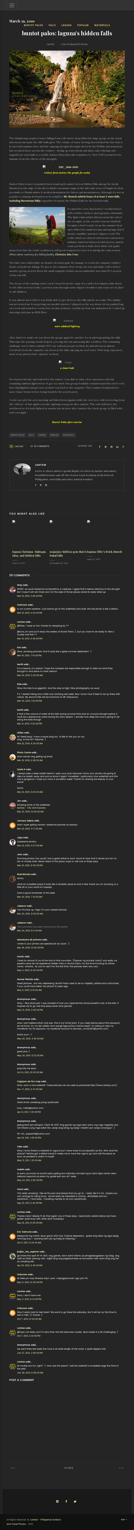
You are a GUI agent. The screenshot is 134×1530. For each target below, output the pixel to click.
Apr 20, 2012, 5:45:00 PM (29, 1265)
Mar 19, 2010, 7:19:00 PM (29, 655)
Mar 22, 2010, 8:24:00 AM (30, 743)
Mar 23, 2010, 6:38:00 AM (30, 760)
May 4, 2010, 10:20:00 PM (30, 970)
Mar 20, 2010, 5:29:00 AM (30, 675)
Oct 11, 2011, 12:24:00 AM (29, 1243)
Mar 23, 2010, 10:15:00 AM (30, 792)
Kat (19, 647)
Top (123, 1520)
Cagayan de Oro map (28, 1081)
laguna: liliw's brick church (104, 551)
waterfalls (102, 25)
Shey (19, 585)
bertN (20, 664)
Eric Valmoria (24, 1232)
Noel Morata (23, 874)
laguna (66, 25)
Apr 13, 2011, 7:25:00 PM (29, 1112)
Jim (19, 801)
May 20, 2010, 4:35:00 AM (30, 1039)
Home (69, 1468)
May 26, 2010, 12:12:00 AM (30, 1055)
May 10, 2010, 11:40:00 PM (30, 1010)
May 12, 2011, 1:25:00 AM (29, 1160)
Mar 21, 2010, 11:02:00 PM (29, 724)
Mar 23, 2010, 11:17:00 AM (29, 829)
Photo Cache (24, 753)
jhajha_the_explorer (28, 1252)
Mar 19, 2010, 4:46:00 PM (29, 639)
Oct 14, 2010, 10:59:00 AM (30, 1072)
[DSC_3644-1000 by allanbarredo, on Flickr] (67, 167)
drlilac (20, 733)
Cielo (19, 1147)
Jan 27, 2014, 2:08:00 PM (30, 1353)
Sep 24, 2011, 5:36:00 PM (29, 1203)
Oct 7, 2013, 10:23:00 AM (29, 1319)
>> (120, 1468)
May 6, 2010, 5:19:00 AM (29, 990)
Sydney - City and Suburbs (31, 808)
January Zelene (25, 821)
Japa (20, 838)
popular (83, 25)
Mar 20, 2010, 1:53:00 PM (29, 701)
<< (14, 1468)
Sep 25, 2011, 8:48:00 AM (29, 1223)
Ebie (19, 684)
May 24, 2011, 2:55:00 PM (29, 1180)
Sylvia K (21, 769)
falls (52, 25)
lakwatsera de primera (29, 940)
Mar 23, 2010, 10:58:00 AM (30, 812)
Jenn (19, 854)
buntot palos (33, 25)
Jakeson (21, 906)
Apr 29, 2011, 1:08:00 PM (29, 1138)
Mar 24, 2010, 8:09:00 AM (30, 914)
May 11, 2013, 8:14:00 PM (29, 1299)
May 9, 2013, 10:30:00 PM (29, 1282)
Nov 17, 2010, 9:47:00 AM (29, 1089)
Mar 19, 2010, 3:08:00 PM (29, 596)
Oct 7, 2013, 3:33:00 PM (28, 1336)
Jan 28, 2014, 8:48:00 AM (30, 1373)
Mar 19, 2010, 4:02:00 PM (29, 613)
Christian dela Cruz (66, 254)
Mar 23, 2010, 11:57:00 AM (30, 846)
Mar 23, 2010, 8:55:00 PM (30, 865)
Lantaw (19, 446)
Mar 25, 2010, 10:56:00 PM (30, 948)
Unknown (22, 605)
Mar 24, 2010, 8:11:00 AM (29, 931)
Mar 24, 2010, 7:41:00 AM (29, 897)
